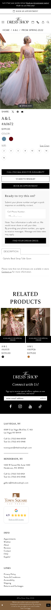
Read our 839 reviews (16, 519)
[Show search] (48, 22)
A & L (15, 30)
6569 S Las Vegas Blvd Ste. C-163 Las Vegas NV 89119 (18, 431)
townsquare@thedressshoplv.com (18, 447)
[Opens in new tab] (15, 498)
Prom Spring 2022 (32, 30)
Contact (7, 550)
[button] (3, 22)
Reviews (7, 547)
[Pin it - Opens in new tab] (18, 112)
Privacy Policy (10, 574)
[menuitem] (3, 22)
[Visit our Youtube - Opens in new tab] (30, 406)
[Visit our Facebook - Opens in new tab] (11, 406)
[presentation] (13, 325)
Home (6, 30)
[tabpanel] (25, 71)
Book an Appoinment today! (37, 3)
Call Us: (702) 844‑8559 (15, 438)
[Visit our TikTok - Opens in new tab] (40, 406)
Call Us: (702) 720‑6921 (14, 473)
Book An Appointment (25, 185)
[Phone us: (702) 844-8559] (38, 22)
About (6, 544)
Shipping (7, 583)
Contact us (7, 271)
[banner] (18, 20)
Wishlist (7, 541)
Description (11, 251)
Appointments (10, 538)
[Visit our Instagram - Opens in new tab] (20, 406)
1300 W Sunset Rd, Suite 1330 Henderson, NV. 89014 (17, 466)
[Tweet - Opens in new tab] (13, 112)
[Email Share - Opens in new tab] (22, 112)
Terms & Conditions (12, 577)
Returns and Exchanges (13, 586)
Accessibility (9, 580)
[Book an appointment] (32, 22)
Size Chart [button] (44, 145)
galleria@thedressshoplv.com (16, 482)
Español (7, 556)
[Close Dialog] (2, 605)
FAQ (6, 553)
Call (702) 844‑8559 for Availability (25, 172)
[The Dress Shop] (25, 375)
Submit (43, 398)
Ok (48, 605)
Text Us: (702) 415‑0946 (15, 441)
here (29, 608)
